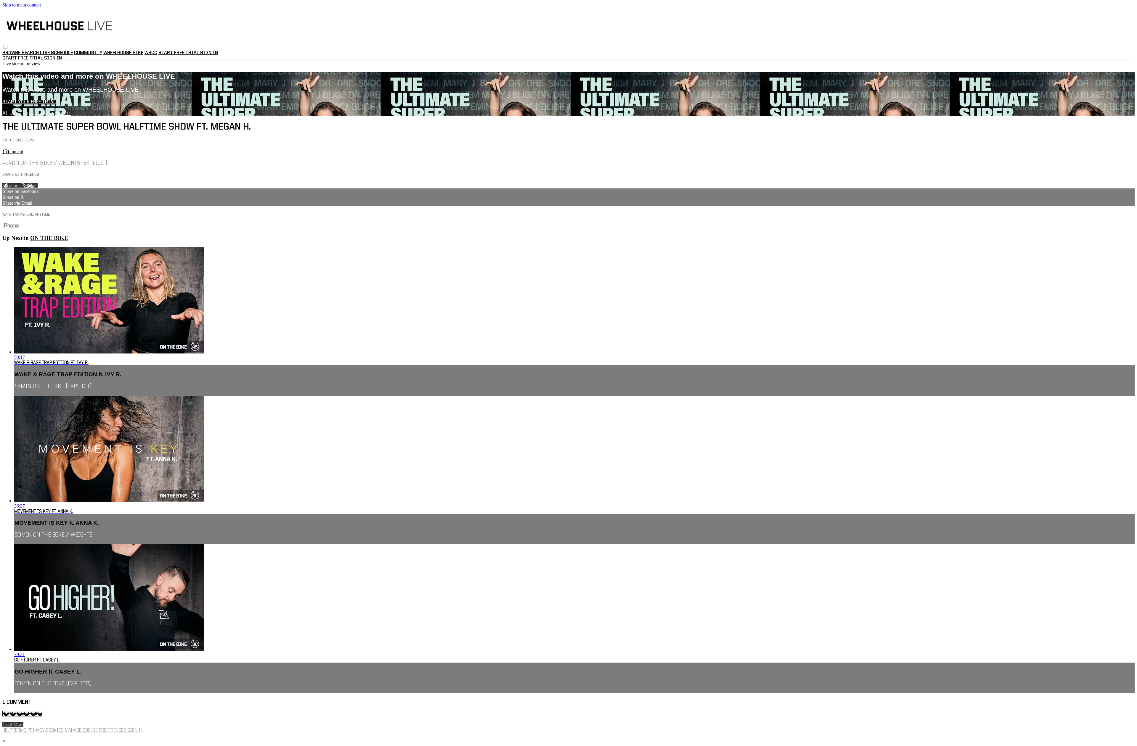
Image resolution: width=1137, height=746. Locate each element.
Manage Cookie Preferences (96, 730)
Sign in (209, 53)
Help (7, 730)
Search (31, 53)
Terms (20, 730)
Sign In (53, 58)
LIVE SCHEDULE (56, 53)
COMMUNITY (88, 53)
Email (32, 185)
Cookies (55, 730)
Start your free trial (29, 102)
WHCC (150, 53)
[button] (5, 47)
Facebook (12, 185)
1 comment (12, 151)
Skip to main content (21, 4)
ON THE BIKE (13, 140)
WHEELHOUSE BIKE (123, 53)
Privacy (37, 730)
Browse (12, 53)
